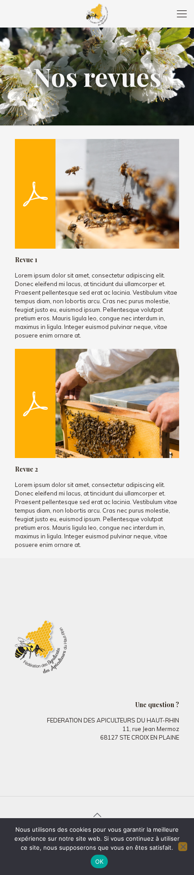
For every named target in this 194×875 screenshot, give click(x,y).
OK (99, 861)
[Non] (182, 846)
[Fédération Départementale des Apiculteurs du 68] (97, 13)
